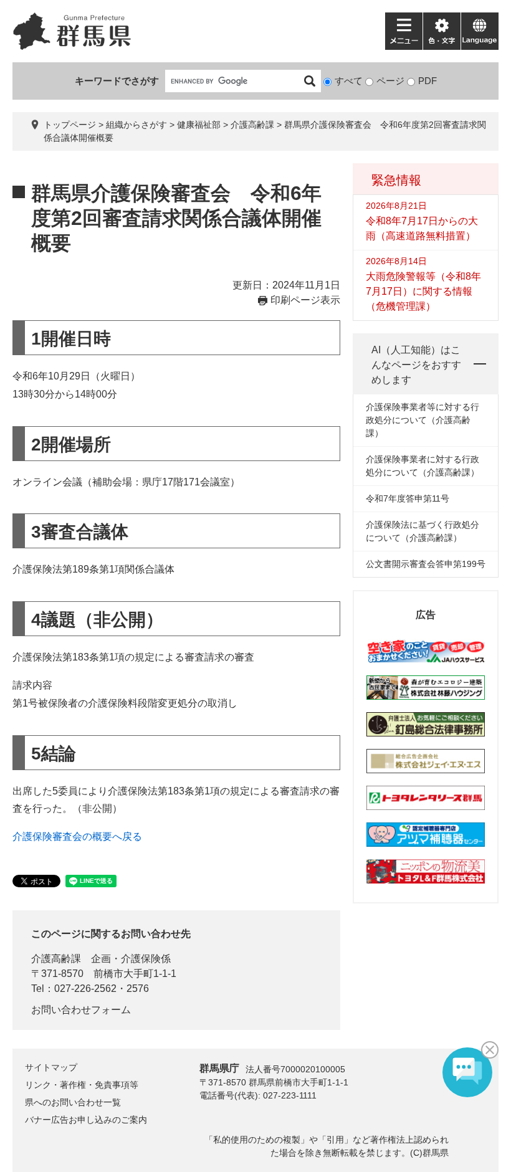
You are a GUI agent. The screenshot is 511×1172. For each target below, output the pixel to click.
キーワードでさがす (117, 80)
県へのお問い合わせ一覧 (73, 1102)
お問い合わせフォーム (81, 1009)
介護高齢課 (252, 125)
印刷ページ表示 (305, 300)
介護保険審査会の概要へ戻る (77, 836)
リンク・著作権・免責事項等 (81, 1085)
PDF (427, 80)
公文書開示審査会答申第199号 (425, 564)
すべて (349, 80)
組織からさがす (136, 125)
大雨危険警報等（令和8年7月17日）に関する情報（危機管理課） (423, 291)
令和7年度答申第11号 (407, 498)
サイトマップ (51, 1067)
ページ (390, 80)
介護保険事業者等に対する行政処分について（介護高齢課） (422, 420)
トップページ (70, 125)
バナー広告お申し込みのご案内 (86, 1120)
